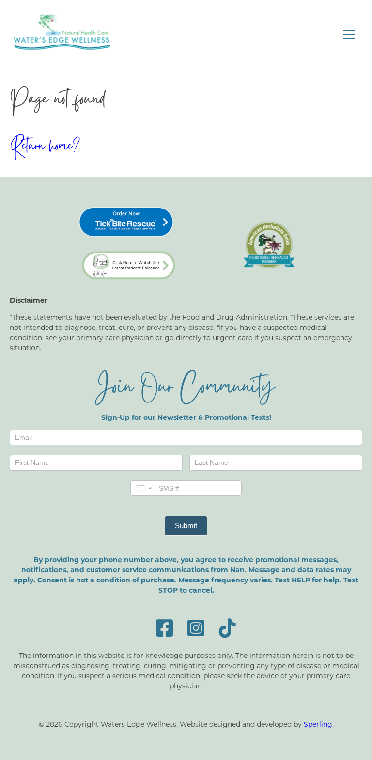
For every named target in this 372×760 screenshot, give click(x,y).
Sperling (318, 724)
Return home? (45, 148)
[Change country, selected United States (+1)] (143, 488)
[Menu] (349, 34)
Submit (186, 526)
